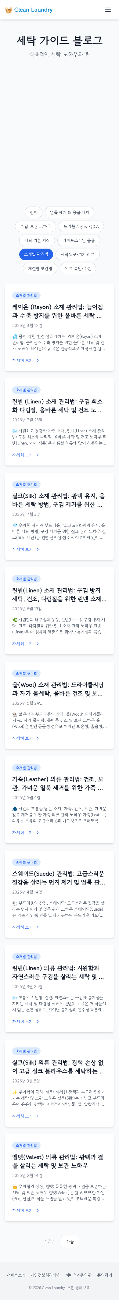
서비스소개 (16, 1275)
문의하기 (104, 1275)
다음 (70, 1241)
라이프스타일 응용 (79, 240)
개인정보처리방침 (45, 1275)
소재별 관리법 (36, 254)
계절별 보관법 (40, 268)
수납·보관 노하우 (35, 226)
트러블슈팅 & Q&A (81, 226)
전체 (33, 212)
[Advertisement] (59, 132)
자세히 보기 (22, 360)
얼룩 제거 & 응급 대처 (69, 212)
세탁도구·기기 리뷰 (78, 254)
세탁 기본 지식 (37, 240)
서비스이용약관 (78, 1275)
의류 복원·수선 (78, 268)
